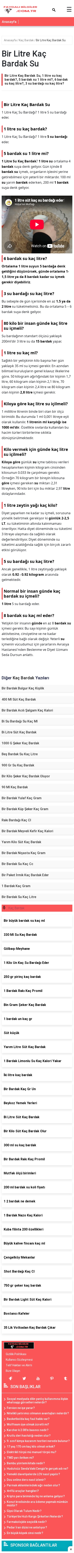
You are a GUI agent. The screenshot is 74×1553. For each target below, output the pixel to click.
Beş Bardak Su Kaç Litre (20, 754)
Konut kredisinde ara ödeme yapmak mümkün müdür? (37, 1503)
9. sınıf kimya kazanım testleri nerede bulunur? (38, 1441)
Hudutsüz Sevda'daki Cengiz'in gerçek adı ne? (37, 1468)
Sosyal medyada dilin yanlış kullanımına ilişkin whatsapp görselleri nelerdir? (37, 1400)
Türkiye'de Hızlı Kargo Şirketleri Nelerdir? (35, 1516)
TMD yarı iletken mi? (20, 1457)
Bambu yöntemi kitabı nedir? (26, 1463)
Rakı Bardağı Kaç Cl (16, 820)
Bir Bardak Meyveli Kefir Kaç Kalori (27, 831)
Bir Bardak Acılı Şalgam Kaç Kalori (27, 710)
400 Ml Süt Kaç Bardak (19, 699)
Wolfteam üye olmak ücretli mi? (28, 1424)
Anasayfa (9, 22)
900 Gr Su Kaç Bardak (18, 765)
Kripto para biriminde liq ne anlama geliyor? (36, 1496)
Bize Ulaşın (13, 1370)
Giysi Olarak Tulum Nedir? (24, 1511)
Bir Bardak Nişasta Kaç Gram (23, 853)
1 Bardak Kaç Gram (16, 886)
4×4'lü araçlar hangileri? (23, 1491)
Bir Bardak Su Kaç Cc (17, 864)
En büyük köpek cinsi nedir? (25, 1533)
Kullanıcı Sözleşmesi (19, 1359)
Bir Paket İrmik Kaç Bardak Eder (25, 875)
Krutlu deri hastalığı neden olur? (29, 1435)
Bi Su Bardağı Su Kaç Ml (20, 721)
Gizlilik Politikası (16, 1354)
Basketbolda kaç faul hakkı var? (28, 1419)
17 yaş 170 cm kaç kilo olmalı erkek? (31, 1446)
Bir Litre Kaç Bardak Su (51, 40)
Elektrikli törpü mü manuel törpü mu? (31, 1452)
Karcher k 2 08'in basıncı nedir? (28, 1430)
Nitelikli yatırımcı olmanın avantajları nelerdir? (38, 1413)
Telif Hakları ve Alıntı (19, 1365)
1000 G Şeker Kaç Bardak (20, 743)
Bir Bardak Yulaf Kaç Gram (22, 798)
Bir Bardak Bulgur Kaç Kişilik (23, 688)
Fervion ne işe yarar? (21, 1408)
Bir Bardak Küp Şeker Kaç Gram (25, 809)
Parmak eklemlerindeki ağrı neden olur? (33, 1485)
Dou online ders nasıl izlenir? (26, 1479)
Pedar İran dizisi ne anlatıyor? (27, 1527)
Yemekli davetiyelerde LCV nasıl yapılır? (33, 1474)
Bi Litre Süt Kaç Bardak (19, 732)
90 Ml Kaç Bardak (15, 787)
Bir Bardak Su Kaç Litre (19, 897)
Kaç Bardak (26, 40)
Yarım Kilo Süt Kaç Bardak (21, 842)
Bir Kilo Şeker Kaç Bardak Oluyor (26, 776)
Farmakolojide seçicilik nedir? (27, 1521)
